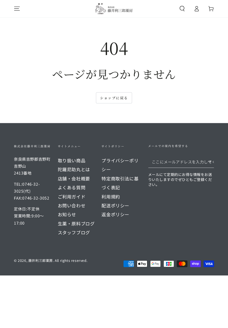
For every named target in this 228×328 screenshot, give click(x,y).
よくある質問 (72, 187)
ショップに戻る (114, 97)
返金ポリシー (115, 214)
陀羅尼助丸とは (74, 169)
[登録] (211, 161)
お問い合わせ (72, 205)
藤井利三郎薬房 (40, 260)
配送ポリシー (115, 205)
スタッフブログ (74, 232)
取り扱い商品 (72, 160)
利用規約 (110, 196)
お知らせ (67, 214)
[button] (182, 9)
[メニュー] (17, 9)
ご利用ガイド (72, 196)
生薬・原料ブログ (76, 223)
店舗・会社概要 (74, 178)
